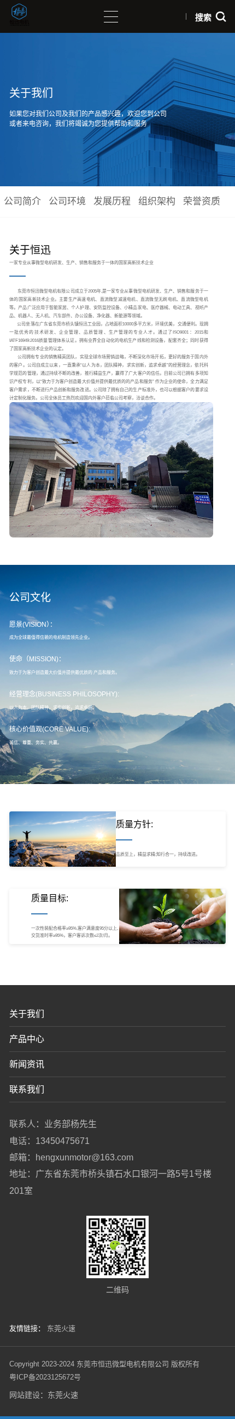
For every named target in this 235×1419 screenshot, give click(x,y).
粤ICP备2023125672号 (45, 1377)
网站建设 (24, 1395)
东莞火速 (61, 1328)
